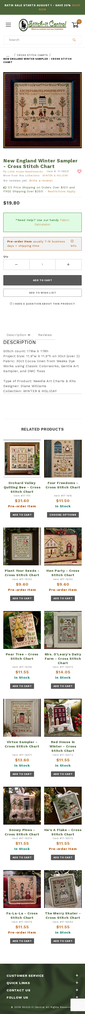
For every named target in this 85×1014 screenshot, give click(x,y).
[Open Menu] (8, 25)
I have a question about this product (44, 303)
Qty (5, 256)
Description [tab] (16, 335)
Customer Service (25, 976)
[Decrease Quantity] (16, 264)
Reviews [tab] (45, 335)
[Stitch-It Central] (42, 24)
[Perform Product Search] (74, 40)
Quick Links (18, 983)
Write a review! (41, 180)
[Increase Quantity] (68, 264)
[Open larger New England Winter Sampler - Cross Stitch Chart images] (42, 113)
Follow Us (17, 997)
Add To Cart (22, 514)
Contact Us (19, 990)
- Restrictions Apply (60, 191)
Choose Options (63, 514)
